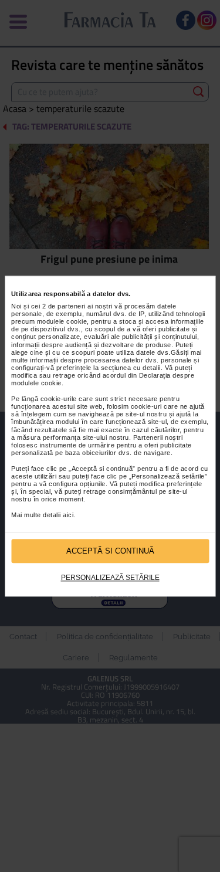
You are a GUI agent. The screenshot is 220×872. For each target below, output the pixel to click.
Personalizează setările (110, 578)
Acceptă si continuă (110, 551)
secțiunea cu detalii (131, 367)
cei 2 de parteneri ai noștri (72, 306)
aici (68, 514)
